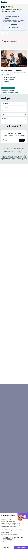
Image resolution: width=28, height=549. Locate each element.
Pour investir (5, 103)
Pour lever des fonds (7, 110)
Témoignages (5, 107)
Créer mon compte (15, 27)
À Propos (4, 114)
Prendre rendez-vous (9, 88)
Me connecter (14, 24)
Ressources (5, 118)
